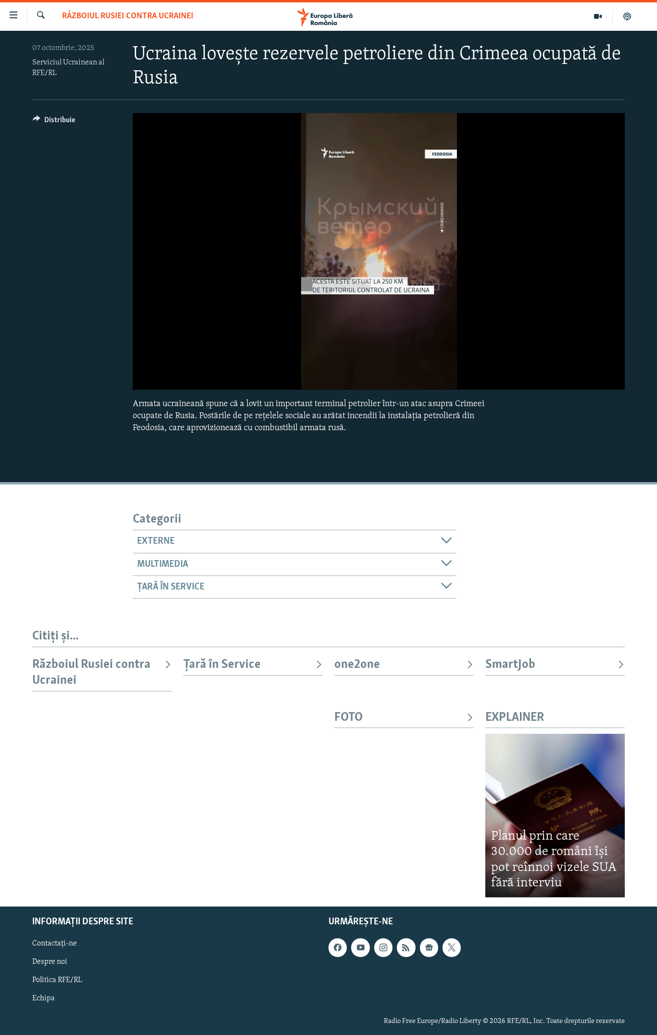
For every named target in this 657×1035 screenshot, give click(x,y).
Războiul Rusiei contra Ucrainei (127, 16)
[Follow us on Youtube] (360, 947)
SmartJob (510, 664)
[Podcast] (627, 16)
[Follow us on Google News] (429, 947)
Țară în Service (222, 664)
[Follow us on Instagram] (383, 947)
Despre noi (49, 962)
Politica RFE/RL (57, 980)
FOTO (348, 717)
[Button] (54, 122)
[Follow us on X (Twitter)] (451, 947)
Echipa (43, 998)
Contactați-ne (54, 943)
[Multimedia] (598, 16)
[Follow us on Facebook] (337, 947)
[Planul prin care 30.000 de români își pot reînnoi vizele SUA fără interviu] (555, 815)
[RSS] (406, 947)
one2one (357, 664)
